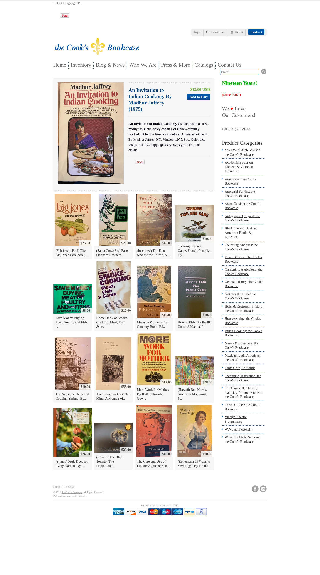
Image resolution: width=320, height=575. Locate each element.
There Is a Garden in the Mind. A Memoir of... (113, 396)
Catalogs (204, 65)
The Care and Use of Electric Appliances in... (153, 464)
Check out (256, 32)
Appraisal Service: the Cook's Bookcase (240, 194)
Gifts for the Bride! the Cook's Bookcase (240, 296)
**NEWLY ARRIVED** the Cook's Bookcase (242, 152)
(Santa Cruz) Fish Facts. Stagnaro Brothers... (112, 253)
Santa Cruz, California (240, 368)
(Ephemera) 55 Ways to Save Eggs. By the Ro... (194, 464)
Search (56, 486)
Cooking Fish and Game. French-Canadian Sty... (194, 250)
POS (55, 496)
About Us (69, 486)
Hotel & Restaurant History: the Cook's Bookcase (244, 309)
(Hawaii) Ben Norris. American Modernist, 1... (192, 394)
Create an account (215, 32)
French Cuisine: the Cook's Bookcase (243, 259)
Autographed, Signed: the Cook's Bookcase (242, 218)
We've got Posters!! (238, 429)
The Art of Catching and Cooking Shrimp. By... (72, 396)
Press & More (175, 65)
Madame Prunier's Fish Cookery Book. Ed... (152, 324)
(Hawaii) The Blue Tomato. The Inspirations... (109, 461)
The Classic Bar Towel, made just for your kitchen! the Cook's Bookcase (243, 392)
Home (59, 65)
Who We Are (143, 65)
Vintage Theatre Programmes (236, 419)
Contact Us (229, 65)
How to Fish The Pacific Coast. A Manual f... (194, 324)
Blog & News (110, 65)
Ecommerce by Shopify (75, 496)
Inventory (81, 65)
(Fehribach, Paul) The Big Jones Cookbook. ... (72, 253)
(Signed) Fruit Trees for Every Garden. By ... (72, 464)
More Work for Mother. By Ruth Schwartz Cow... (153, 394)
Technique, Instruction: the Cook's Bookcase (243, 378)
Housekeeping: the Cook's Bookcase (243, 321)
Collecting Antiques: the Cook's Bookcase (241, 247)
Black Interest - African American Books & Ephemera (241, 232)
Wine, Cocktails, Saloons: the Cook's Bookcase (242, 439)
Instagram (263, 488)
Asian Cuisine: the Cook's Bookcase (242, 206)
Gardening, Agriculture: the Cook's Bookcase (243, 272)
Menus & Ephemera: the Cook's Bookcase (241, 345)
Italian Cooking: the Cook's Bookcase (243, 333)
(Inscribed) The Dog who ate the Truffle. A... (153, 253)
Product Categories (242, 143)
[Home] (96, 54)
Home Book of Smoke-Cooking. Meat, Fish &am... (112, 322)
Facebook (255, 488)
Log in (197, 32)
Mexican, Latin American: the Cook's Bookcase (243, 358)
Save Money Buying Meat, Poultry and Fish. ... (72, 322)
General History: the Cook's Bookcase (244, 284)
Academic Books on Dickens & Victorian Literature (239, 167)
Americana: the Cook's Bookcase (240, 181)
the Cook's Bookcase (72, 492)
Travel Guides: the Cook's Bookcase (242, 407)
